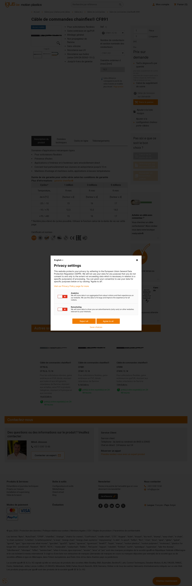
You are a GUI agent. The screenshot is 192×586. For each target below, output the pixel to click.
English (58, 260)
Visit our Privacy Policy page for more (71, 286)
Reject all (84, 321)
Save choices (96, 327)
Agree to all (108, 321)
